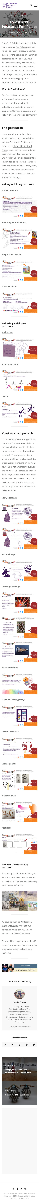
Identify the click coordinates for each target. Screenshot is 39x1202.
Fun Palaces (21, 47)
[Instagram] (25, 1189)
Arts (12, 15)
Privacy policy (24, 1198)
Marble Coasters (10, 190)
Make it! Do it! (23, 15)
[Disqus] (19, 1141)
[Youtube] (21, 1189)
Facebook (6, 82)
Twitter (28, 82)
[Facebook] (17, 1189)
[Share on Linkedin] (19, 1044)
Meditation (7, 332)
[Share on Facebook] (5, 1044)
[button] (31, 5)
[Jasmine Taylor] (19, 995)
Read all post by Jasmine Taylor (20, 1027)
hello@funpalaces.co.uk (12, 486)
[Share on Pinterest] (26, 1044)
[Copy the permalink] (33, 1044)
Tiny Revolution (21, 478)
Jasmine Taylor (19, 1002)
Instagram (16, 82)
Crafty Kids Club (9, 157)
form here (27, 949)
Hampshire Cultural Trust (18, 1194)
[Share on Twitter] (12, 1044)
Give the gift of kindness (14, 222)
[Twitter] (14, 1189)
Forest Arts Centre (26, 51)
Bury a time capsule (11, 254)
